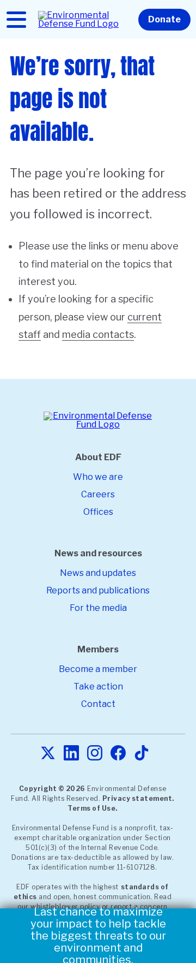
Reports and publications (98, 590)
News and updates (98, 573)
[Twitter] (48, 753)
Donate (164, 19)
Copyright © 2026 (52, 788)
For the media (98, 608)
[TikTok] (141, 753)
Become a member (98, 669)
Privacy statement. (138, 798)
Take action (98, 686)
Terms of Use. (93, 808)
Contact (98, 704)
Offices (98, 512)
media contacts (98, 334)
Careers (98, 494)
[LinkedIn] (71, 753)
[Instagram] (94, 753)
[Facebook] (118, 753)
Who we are (98, 477)
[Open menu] (16, 19)
